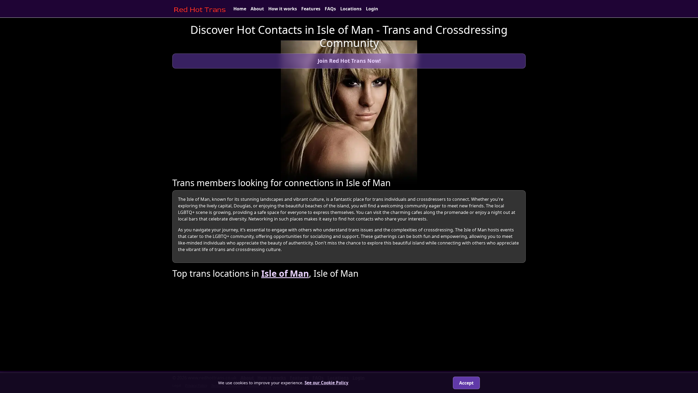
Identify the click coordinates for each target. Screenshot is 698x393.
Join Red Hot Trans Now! (349, 60)
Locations (351, 9)
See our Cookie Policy (326, 382)
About (257, 9)
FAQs (330, 9)
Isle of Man (285, 273)
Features (310, 9)
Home (239, 9)
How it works (282, 9)
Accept (466, 383)
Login (372, 9)
